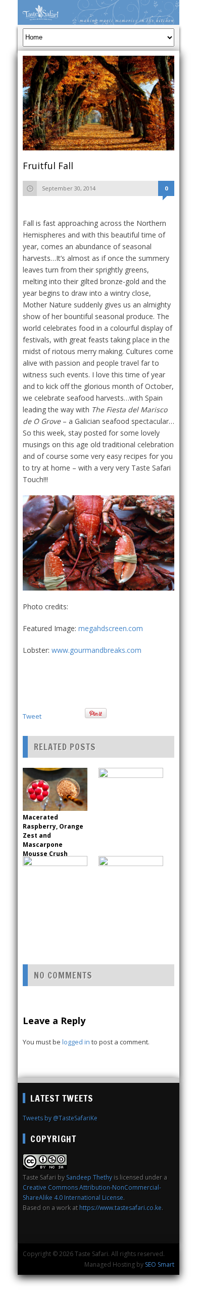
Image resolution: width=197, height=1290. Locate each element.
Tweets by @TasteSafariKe (60, 1118)
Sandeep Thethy (89, 1177)
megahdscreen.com (110, 628)
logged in (76, 1041)
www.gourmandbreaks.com (96, 650)
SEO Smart (159, 1264)
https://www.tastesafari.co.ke (120, 1207)
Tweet (32, 716)
